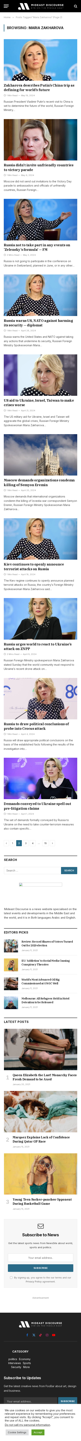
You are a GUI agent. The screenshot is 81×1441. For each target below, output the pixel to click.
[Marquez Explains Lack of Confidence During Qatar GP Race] (40, 1111)
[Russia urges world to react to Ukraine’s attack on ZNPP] (40, 618)
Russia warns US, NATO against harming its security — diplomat (38, 322)
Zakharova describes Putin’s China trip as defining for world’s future (39, 87)
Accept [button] (38, 1432)
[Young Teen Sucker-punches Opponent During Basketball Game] (40, 1174)
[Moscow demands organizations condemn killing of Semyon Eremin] (40, 455)
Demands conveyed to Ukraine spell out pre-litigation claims (37, 806)
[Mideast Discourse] (40, 6)
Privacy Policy (34, 1281)
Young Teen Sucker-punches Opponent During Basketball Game (42, 1201)
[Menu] (6, 6)
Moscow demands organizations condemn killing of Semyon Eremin (39, 482)
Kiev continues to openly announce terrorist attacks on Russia (34, 566)
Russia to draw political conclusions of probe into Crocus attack (36, 726)
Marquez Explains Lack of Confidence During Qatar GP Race (41, 1139)
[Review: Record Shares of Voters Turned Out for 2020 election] (11, 945)
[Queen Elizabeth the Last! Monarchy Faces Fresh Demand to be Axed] (40, 1049)
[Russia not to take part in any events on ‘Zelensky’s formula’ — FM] (40, 219)
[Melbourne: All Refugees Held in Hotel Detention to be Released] (11, 1002)
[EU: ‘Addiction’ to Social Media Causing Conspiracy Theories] (11, 964)
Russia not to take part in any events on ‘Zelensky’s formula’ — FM (37, 247)
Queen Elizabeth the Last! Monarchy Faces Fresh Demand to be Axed (45, 1077)
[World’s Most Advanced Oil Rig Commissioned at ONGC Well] (11, 983)
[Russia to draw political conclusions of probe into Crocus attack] (40, 698)
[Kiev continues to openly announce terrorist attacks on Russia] (40, 539)
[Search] (75, 6)
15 (45, 843)
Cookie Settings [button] (17, 1432)
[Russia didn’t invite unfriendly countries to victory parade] (40, 139)
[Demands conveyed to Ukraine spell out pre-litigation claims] (40, 778)
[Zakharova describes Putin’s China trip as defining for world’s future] (40, 60)
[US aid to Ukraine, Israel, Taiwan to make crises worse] (40, 375)
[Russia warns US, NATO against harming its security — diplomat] (40, 295)
